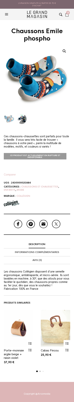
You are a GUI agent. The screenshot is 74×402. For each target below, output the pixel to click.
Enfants (9, 189)
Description (37, 244)
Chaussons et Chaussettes (39, 186)
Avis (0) (37, 260)
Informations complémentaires (37, 252)
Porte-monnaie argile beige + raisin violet (14, 354)
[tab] (37, 244)
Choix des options (67, 343)
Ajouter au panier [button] (30, 343)
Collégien (23, 195)
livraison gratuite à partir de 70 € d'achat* (37, 4)
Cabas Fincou (50, 350)
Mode (20, 189)
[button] (7, 14)
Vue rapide (30, 350)
